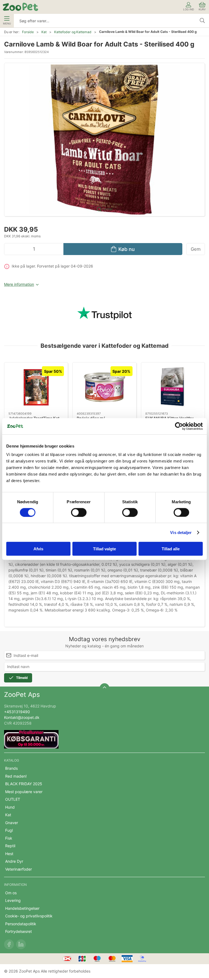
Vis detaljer (181, 532)
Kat (44, 32)
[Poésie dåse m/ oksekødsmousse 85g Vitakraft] (104, 387)
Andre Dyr (14, 861)
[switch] (79, 512)
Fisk (8, 838)
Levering (13, 900)
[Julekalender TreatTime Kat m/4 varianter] (36, 387)
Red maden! (16, 776)
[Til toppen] (104, 688)
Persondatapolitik (20, 923)
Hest (9, 853)
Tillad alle (171, 549)
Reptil (10, 845)
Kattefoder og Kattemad (72, 32)
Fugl (9, 830)
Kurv (202, 9)
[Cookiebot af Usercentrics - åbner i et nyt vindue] (179, 426)
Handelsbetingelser (22, 908)
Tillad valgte (104, 549)
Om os (11, 892)
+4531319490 (17, 711)
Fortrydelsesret (18, 931)
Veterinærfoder (18, 869)
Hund (10, 807)
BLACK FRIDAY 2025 (23, 783)
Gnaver (11, 822)
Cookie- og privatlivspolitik (29, 916)
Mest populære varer (23, 791)
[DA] (20, 7)
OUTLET (12, 799)
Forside (28, 32)
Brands (11, 768)
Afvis (38, 549)
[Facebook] (9, 944)
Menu (7, 23)
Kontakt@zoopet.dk (21, 717)
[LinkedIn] (21, 944)
